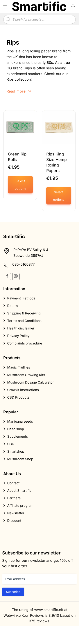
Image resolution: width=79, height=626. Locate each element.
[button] (6, 7)
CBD (10, 444)
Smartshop (15, 451)
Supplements (17, 436)
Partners (14, 498)
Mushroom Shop (20, 459)
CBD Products (18, 397)
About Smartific (19, 490)
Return (12, 306)
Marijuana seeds (20, 421)
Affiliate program (20, 505)
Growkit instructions (23, 390)
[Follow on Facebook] (7, 276)
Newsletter (15, 513)
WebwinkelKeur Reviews (24, 615)
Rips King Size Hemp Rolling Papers (56, 162)
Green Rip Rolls (17, 157)
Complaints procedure (24, 343)
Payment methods (21, 298)
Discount (14, 520)
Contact (13, 483)
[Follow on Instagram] (16, 276)
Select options (20, 184)
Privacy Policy (18, 336)
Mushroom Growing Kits (26, 375)
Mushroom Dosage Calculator (30, 382)
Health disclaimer (20, 328)
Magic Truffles (18, 367)
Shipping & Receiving (24, 313)
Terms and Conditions (24, 321)
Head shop (15, 429)
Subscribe (13, 592)
